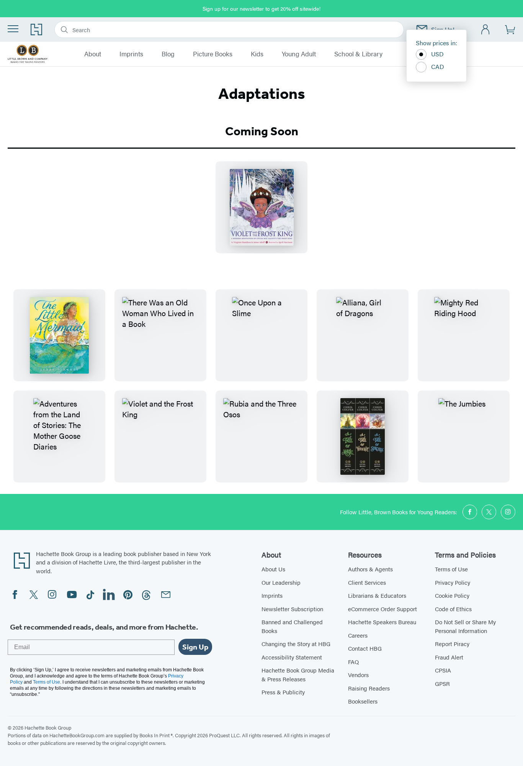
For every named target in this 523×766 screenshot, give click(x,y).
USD (437, 53)
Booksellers (363, 701)
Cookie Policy (452, 595)
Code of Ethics (453, 609)
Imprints (131, 54)
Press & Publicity (283, 692)
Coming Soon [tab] (261, 131)
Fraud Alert (449, 657)
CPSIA (443, 670)
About (92, 54)
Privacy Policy (452, 582)
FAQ (353, 662)
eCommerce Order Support (382, 609)
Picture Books (212, 54)
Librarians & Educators (377, 595)
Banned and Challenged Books (292, 626)
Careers (358, 635)
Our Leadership (281, 582)
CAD (437, 66)
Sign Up (195, 646)
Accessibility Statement (292, 657)
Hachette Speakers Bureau (382, 622)
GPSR (442, 683)
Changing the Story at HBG (296, 644)
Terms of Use (451, 569)
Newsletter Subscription (292, 609)
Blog (168, 54)
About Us (273, 569)
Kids (257, 54)
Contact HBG (365, 648)
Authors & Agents (370, 569)
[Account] (485, 29)
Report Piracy (452, 644)
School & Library (358, 54)
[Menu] (13, 28)
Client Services (367, 582)
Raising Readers (369, 688)
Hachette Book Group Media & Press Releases (298, 674)
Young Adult (299, 54)
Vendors (358, 675)
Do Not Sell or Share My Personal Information (465, 626)
